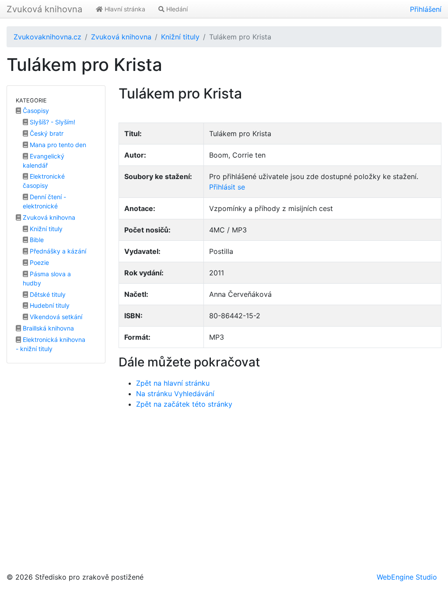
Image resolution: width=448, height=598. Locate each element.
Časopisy (35, 110)
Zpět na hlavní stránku (173, 383)
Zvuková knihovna (44, 9)
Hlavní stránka (124, 9)
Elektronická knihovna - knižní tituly (50, 344)
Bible (36, 239)
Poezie (38, 262)
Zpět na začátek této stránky (184, 404)
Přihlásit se (227, 187)
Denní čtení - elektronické (44, 201)
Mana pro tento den (57, 144)
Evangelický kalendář (43, 160)
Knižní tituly (180, 36)
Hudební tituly (49, 305)
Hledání (176, 9)
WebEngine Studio (407, 577)
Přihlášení (425, 9)
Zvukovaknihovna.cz (47, 36)
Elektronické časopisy (44, 180)
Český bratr (45, 133)
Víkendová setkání (55, 316)
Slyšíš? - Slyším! (51, 122)
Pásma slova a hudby (47, 278)
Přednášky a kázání (57, 251)
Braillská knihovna (47, 328)
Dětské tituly (47, 294)
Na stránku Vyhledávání (175, 393)
